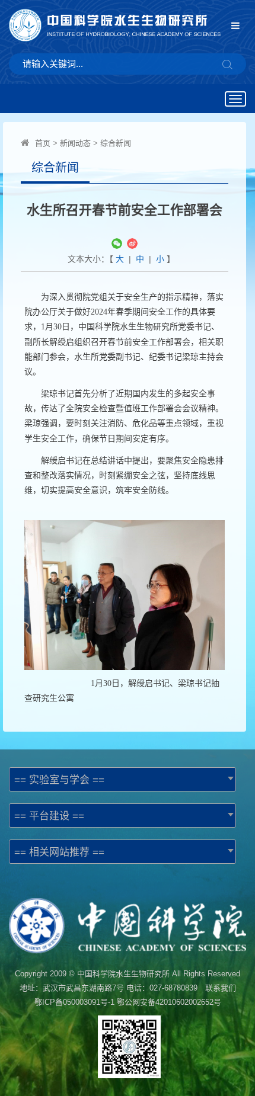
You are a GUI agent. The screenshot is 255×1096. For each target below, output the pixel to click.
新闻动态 (75, 143)
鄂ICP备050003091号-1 (74, 1002)
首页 (42, 143)
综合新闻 (115, 143)
